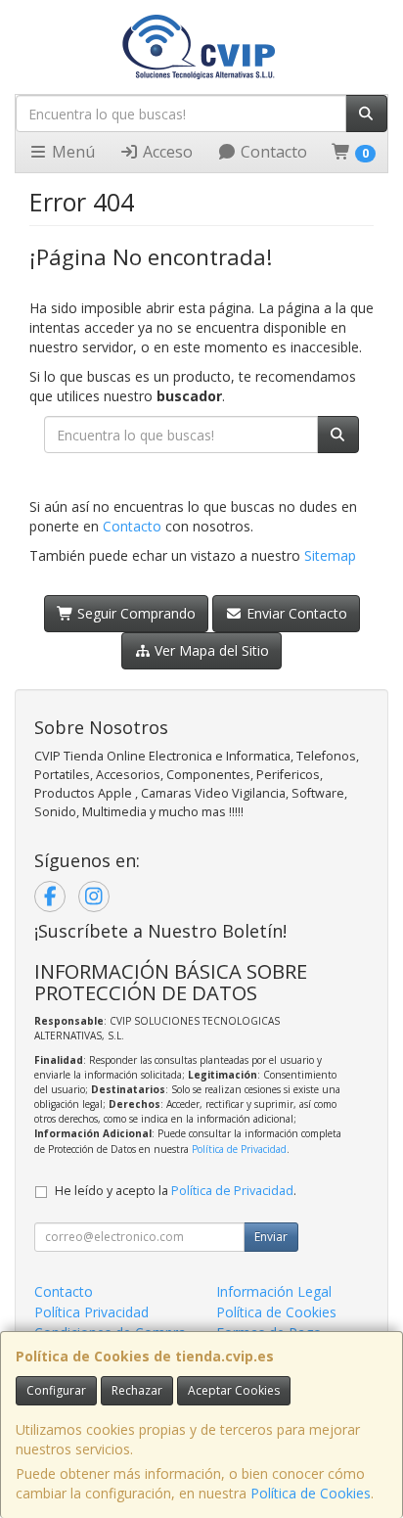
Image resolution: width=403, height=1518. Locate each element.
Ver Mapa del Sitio (210, 650)
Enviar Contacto (295, 613)
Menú (71, 151)
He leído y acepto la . (175, 1190)
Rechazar (137, 1390)
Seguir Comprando (134, 613)
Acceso (166, 151)
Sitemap (330, 555)
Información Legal (274, 1291)
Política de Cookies (310, 1493)
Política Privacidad (91, 1312)
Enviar (271, 1236)
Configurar (56, 1390)
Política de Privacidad (239, 1149)
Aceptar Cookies (234, 1390)
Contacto (272, 151)
